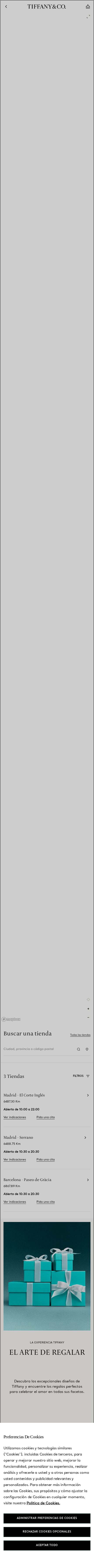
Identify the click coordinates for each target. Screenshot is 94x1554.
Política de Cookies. (43, 1503)
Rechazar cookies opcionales (47, 1531)
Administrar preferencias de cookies (47, 1518)
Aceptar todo (47, 1545)
